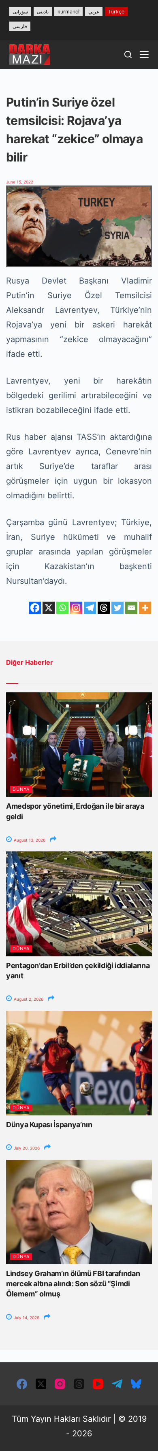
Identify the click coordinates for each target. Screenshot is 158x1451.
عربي (93, 12)
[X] (49, 608)
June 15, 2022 (19, 181)
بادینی (43, 12)
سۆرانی (20, 12)
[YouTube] (98, 1384)
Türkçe (116, 12)
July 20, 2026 (26, 1148)
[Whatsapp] (62, 608)
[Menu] (144, 54)
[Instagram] (76, 608)
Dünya (21, 789)
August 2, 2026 (28, 999)
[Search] (128, 54)
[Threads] (104, 608)
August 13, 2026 (29, 840)
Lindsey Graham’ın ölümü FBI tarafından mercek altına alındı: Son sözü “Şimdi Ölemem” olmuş (73, 1283)
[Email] (131, 608)
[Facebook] (35, 608)
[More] (145, 608)
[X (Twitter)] (41, 1384)
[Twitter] (117, 608)
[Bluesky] (136, 1384)
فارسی (20, 26)
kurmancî (68, 12)
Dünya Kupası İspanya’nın (49, 1124)
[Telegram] (90, 608)
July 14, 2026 (26, 1317)
